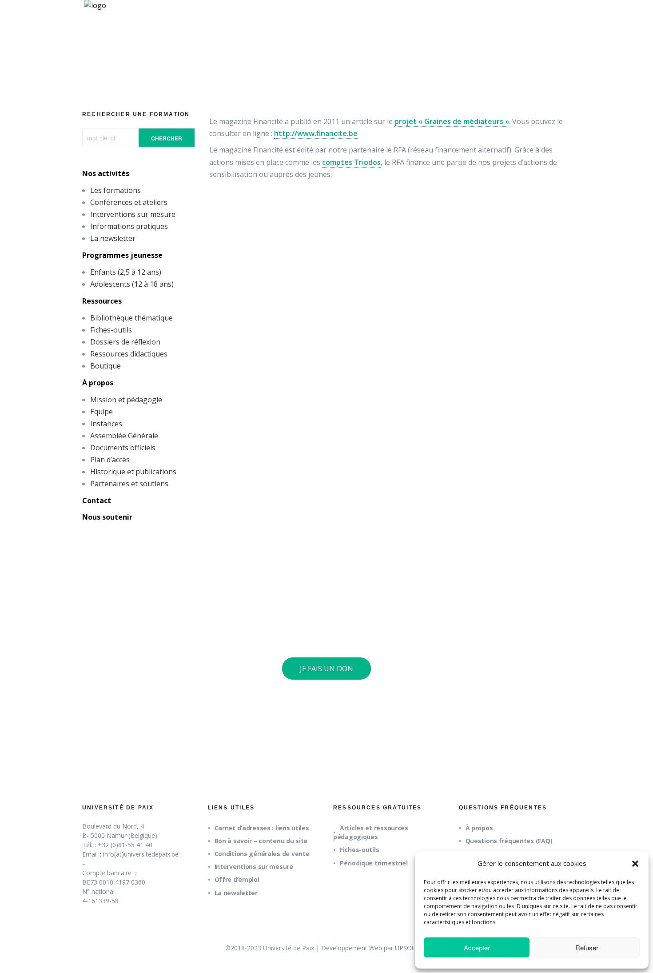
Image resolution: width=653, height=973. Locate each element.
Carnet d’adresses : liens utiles (262, 828)
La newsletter (112, 238)
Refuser (586, 947)
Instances (106, 423)
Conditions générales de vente (262, 853)
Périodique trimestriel (374, 863)
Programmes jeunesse (122, 255)
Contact (96, 500)
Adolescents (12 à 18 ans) (132, 284)
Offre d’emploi (237, 879)
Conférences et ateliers (128, 202)
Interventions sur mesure (132, 214)
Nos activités (105, 173)
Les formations (115, 190)
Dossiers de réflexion (125, 342)
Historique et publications (133, 471)
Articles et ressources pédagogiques (370, 832)
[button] (635, 863)
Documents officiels (122, 447)
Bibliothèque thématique (131, 318)
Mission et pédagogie (126, 399)
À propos (97, 383)
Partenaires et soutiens (129, 484)
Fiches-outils (111, 330)
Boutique (105, 366)
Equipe (101, 411)
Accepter (477, 947)
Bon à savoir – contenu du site (261, 841)
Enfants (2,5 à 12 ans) (125, 272)
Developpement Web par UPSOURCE (374, 948)
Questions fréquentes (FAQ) (509, 841)
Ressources (102, 301)
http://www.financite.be (316, 133)
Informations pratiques (129, 226)
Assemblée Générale (124, 435)
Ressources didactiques (128, 354)
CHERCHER (166, 138)
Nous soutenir (107, 517)
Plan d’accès (110, 459)
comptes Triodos (351, 162)
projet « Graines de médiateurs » (451, 121)
